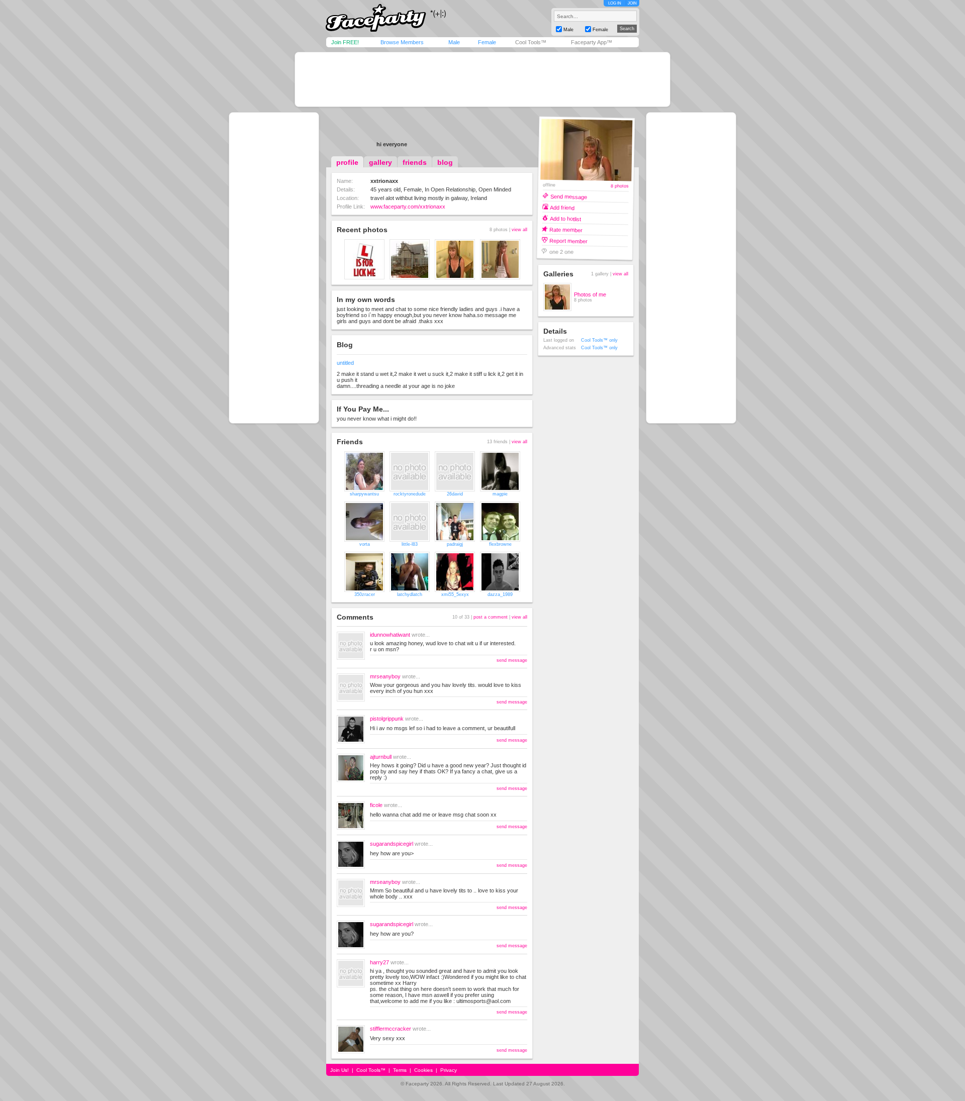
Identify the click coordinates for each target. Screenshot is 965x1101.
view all (519, 229)
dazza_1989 (500, 594)
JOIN (632, 3)
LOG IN (614, 3)
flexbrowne (500, 544)
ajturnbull (381, 757)
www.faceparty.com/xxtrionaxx (407, 207)
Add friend (562, 207)
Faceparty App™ (591, 42)
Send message (568, 196)
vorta (364, 544)
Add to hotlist (565, 218)
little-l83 (410, 544)
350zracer (364, 594)
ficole (376, 805)
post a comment (490, 617)
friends (415, 162)
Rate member (566, 229)
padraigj (455, 544)
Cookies (423, 1070)
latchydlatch (409, 594)
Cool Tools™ (530, 42)
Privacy (448, 1070)
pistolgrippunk (387, 719)
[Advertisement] (482, 79)
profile (347, 162)
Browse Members (402, 42)
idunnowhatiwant (390, 635)
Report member (568, 240)
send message (512, 660)
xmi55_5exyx (455, 594)
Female (487, 42)
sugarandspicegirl (391, 844)
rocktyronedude (410, 493)
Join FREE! (345, 42)
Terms (400, 1070)
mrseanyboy (385, 676)
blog (445, 162)
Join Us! (339, 1070)
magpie (500, 493)
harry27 (379, 962)
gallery (380, 162)
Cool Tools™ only (599, 340)
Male (454, 42)
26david (455, 493)
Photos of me (590, 294)
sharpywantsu (364, 493)
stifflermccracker (390, 1029)
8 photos (620, 186)
